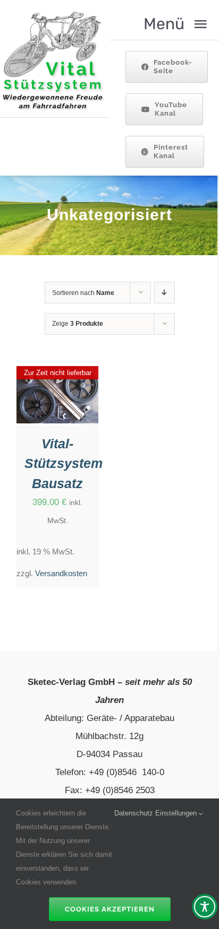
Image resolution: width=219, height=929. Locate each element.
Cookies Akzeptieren (110, 909)
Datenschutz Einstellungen (156, 813)
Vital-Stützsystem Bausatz (63, 463)
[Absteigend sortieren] (164, 292)
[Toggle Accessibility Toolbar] (204, 906)
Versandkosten (61, 573)
